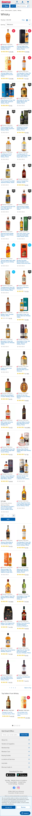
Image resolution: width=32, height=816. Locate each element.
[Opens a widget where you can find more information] (25, 813)
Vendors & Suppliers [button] (8, 744)
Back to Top (28, 687)
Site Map (7, 780)
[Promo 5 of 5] (19, 725)
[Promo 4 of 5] (17, 725)
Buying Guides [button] (6, 755)
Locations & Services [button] (8, 759)
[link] (8, 42)
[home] (6, 2)
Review (23, 807)
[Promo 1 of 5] (12, 725)
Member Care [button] (6, 751)
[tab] (16, 740)
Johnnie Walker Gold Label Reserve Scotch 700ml (22, 714)
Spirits (14, 10)
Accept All (8, 807)
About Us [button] (4, 740)
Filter (23, 20)
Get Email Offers (8, 731)
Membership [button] (5, 748)
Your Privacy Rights (11, 782)
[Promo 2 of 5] (14, 725)
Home (2, 10)
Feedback (21, 784)
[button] (28, 6)
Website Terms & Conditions (19, 780)
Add (8, 519)
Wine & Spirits (8, 10)
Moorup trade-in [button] (7, 767)
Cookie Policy (22, 782)
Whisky (19, 10)
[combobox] (13, 6)
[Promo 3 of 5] (16, 725)
